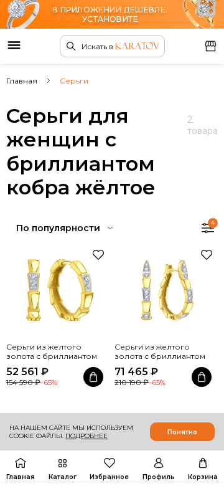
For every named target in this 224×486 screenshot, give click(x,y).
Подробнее (86, 436)
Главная (21, 80)
